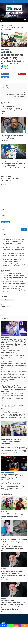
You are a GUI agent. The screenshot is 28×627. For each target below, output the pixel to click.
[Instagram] (7, 66)
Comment (4, 184)
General (2, 48)
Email (3, 209)
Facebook (5, 74)
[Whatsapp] (5, 66)
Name (3, 203)
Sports (2, 511)
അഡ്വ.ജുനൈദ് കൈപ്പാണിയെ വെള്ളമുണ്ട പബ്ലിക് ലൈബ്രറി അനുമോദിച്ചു (11, 441)
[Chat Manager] (3, 624)
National (7, 48)
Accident (3, 361)
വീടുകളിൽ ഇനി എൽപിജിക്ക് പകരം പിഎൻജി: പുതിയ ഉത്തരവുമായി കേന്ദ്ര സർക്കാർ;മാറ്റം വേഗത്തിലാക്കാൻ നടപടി (15, 255)
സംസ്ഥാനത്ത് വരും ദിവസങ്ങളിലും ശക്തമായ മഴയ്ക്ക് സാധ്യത (12, 406)
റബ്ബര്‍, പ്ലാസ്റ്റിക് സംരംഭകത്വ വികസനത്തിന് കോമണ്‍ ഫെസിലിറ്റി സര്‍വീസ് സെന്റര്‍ (15, 94)
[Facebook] (2, 66)
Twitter (14, 74)
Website (3, 215)
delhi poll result (5, 68)
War (2, 568)
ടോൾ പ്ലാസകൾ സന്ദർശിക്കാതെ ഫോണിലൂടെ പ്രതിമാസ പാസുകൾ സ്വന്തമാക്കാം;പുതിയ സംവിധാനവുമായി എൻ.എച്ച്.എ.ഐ (13, 164)
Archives (3, 304)
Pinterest (22, 74)
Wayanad (11, 361)
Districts (2, 337)
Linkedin (5, 77)
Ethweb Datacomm (20, 621)
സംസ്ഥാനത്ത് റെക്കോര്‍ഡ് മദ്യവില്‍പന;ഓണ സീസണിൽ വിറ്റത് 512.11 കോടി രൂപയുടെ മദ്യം (13, 476)
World (5, 511)
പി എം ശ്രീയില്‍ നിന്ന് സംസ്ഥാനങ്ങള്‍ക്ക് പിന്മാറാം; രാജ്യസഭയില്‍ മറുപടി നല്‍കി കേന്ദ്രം (12, 109)
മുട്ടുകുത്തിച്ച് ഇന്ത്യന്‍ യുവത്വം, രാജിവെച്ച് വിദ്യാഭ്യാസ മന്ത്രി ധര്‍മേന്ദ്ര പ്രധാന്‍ (12, 136)
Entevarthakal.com (14, 13)
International (3, 537)
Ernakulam (7, 337)
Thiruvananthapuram (9, 383)
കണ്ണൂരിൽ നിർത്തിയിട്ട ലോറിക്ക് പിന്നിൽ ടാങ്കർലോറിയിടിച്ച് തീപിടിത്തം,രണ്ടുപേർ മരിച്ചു (13, 249)
